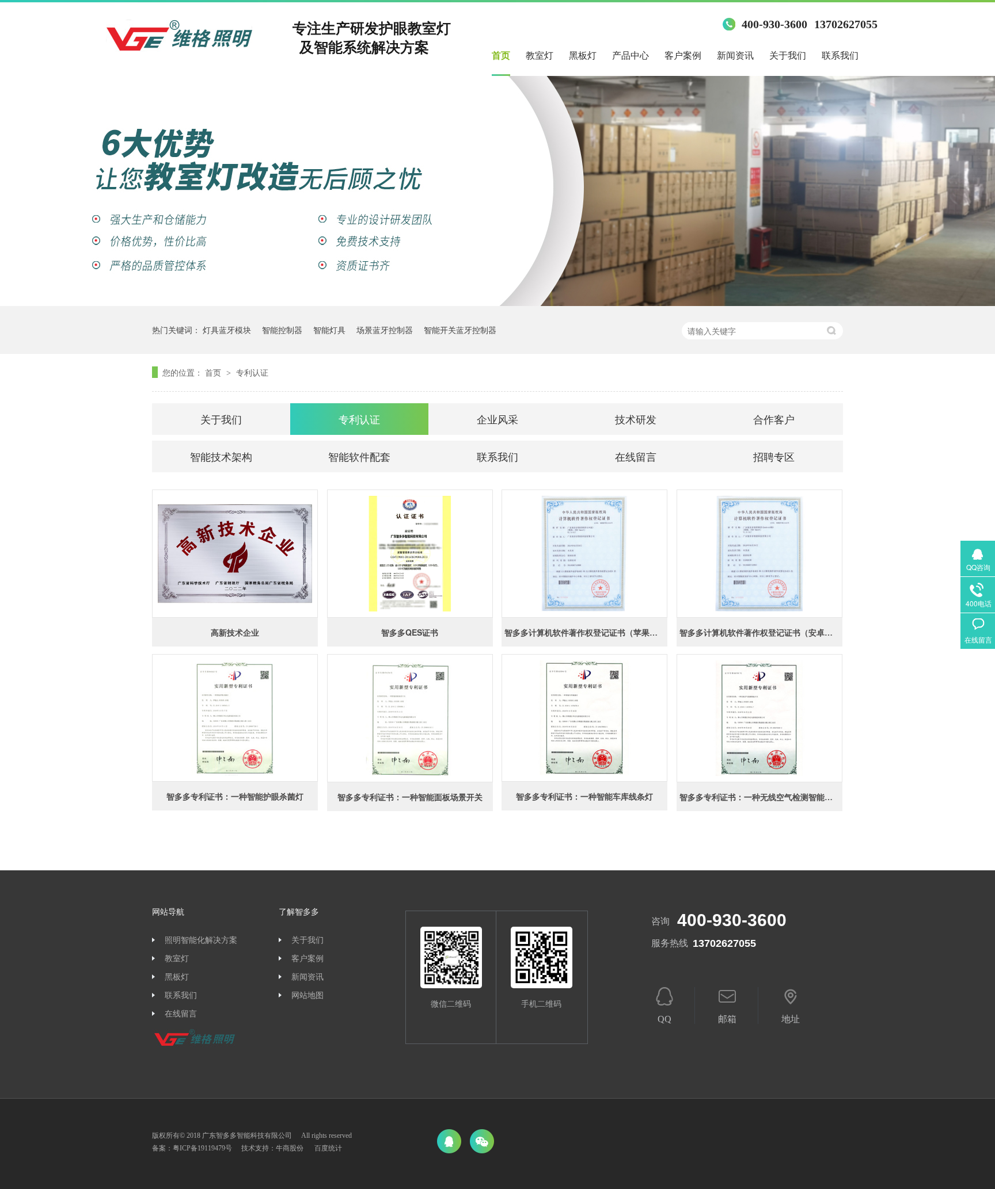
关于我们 (787, 55)
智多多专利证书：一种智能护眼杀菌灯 (234, 796)
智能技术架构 (221, 456)
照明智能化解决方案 (201, 940)
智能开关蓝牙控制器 (460, 329)
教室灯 (539, 55)
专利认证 (252, 372)
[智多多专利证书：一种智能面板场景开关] (410, 718)
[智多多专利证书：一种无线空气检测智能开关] (759, 718)
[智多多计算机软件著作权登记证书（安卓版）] (759, 553)
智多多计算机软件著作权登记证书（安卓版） (760, 632)
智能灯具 (329, 329)
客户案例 (682, 55)
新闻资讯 (735, 55)
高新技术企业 (235, 632)
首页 (501, 55)
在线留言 (635, 456)
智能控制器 (282, 329)
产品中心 (630, 55)
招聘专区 (774, 456)
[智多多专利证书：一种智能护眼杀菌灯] (235, 717)
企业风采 (497, 418)
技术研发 (635, 418)
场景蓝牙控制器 (384, 329)
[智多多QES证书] (410, 553)
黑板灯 (583, 55)
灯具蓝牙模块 (227, 329)
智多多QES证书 (409, 632)
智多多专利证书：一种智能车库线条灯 (584, 796)
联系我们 (840, 55)
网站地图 (307, 995)
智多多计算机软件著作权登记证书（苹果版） (585, 632)
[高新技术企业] (235, 553)
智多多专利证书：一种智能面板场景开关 (410, 796)
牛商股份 (289, 1148)
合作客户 (774, 418)
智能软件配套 (359, 456)
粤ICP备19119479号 (202, 1148)
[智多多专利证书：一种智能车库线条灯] (584, 717)
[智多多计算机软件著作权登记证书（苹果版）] (584, 553)
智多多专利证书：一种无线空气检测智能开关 (760, 796)
